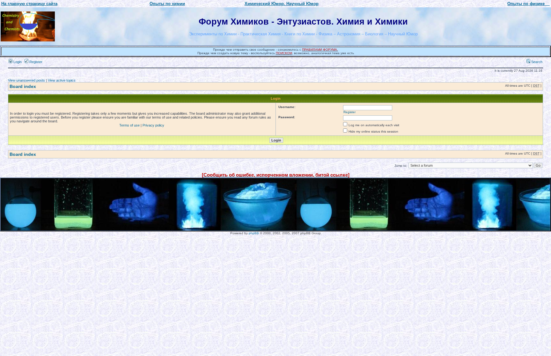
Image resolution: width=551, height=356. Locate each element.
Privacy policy (153, 125)
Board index (23, 86)
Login (17, 62)
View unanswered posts (26, 80)
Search (536, 62)
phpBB (254, 233)
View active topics (62, 80)
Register (35, 62)
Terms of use (129, 125)
